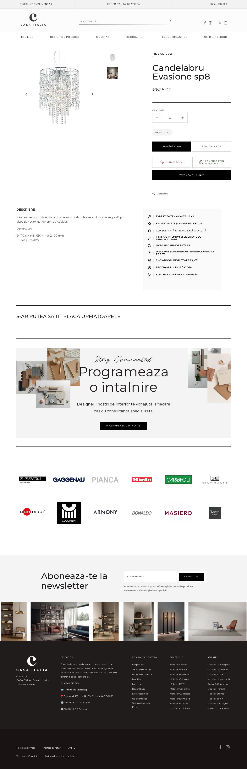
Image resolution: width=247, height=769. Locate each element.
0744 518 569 (218, 4)
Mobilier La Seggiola (218, 664)
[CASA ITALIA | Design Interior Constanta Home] (33, 20)
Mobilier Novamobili (218, 679)
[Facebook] (205, 23)
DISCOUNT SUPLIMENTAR (36, 4)
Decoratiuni (135, 36)
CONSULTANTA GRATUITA (123, 4)
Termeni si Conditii (26, 756)
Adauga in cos (211, 146)
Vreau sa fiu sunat (191, 175)
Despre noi (138, 664)
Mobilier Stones (215, 693)
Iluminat (102, 36)
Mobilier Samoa (178, 664)
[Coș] (225, 23)
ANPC (71, 747)
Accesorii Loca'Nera (218, 708)
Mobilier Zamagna (217, 703)
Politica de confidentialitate (59, 756)
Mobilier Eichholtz (180, 698)
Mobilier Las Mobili (217, 669)
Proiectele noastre (142, 674)
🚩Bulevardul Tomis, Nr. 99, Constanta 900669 (87, 696)
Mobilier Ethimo (179, 703)
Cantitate (158, 110)
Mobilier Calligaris (179, 688)
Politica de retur (52, 747)
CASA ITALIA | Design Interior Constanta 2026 (32, 682)
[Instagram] (210, 23)
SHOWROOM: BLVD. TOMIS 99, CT (176, 260)
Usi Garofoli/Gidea (180, 708)
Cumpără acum (171, 146)
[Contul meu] (220, 23)
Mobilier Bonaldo (179, 674)
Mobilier (26, 36)
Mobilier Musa (215, 674)
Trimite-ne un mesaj (75, 689)
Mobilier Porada (216, 688)
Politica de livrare (25, 747)
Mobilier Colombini (180, 679)
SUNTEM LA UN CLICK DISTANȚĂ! (176, 274)
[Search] (170, 21)
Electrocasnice (174, 36)
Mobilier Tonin (215, 698)
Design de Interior (65, 36)
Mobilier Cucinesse (180, 693)
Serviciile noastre (141, 669)
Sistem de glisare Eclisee (141, 705)
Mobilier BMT (177, 684)
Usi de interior (215, 36)
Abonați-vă (191, 576)
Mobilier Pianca (178, 669)
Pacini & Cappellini (217, 684)
